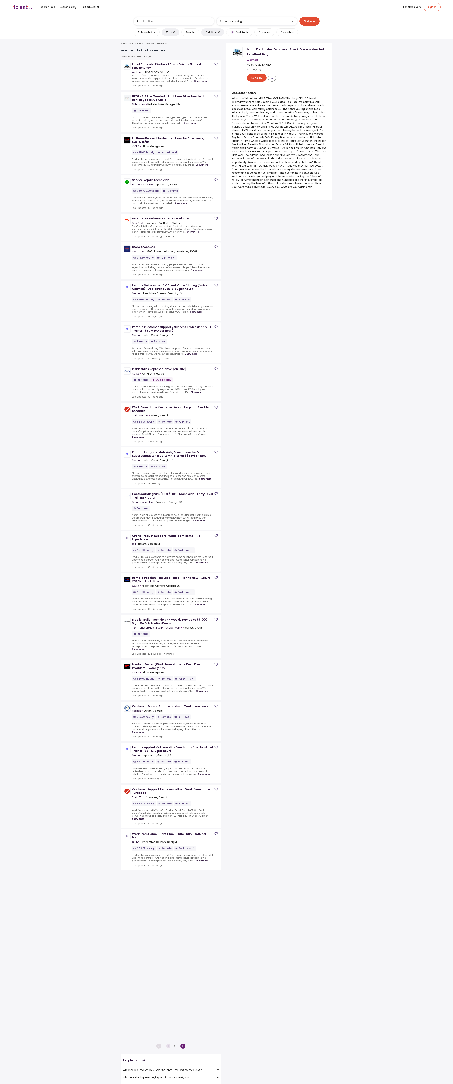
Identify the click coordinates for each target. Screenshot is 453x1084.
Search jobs (127, 44)
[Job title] (174, 21)
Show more (200, 81)
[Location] (253, 21)
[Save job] (216, 64)
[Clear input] (292, 21)
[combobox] (176, 21)
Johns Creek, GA (145, 44)
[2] (182, 1046)
